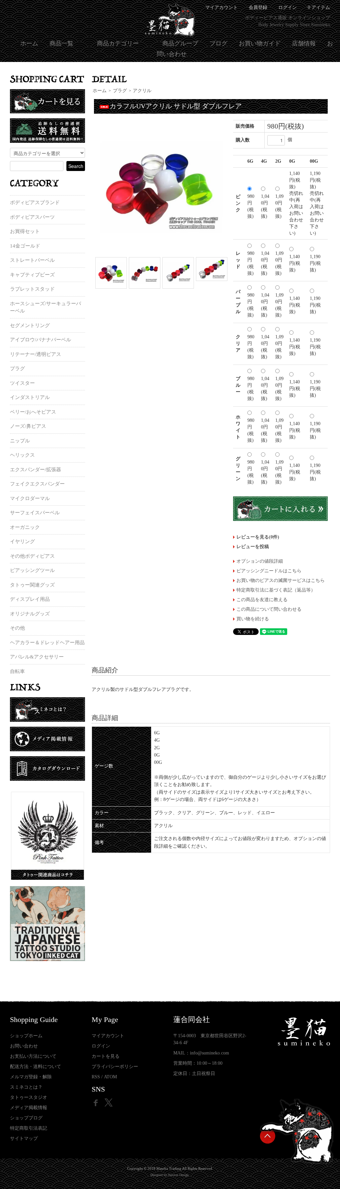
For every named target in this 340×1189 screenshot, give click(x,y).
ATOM (110, 1076)
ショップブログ (26, 1117)
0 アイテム (319, 7)
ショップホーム (26, 1035)
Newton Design (178, 1175)
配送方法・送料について (35, 1066)
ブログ (218, 43)
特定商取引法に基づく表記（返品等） (275, 590)
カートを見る (106, 1056)
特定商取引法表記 (28, 1128)
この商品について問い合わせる (268, 609)
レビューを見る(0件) (257, 537)
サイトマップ (24, 1138)
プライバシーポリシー (115, 1066)
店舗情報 (304, 43)
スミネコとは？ (26, 1087)
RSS (96, 1076)
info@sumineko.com (209, 1052)
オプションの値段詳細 (259, 561)
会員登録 (258, 7)
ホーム (29, 43)
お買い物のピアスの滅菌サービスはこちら (280, 580)
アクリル (142, 90)
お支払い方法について (33, 1056)
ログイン (287, 7)
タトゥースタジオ (28, 1097)
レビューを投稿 (252, 546)
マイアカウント (108, 1035)
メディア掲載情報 (28, 1107)
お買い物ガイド (260, 43)
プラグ (120, 90)
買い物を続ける (252, 618)
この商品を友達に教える (262, 599)
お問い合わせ (24, 1046)
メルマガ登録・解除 (31, 1076)
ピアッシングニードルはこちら (268, 570)
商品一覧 (61, 43)
